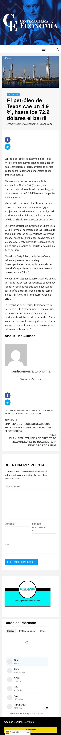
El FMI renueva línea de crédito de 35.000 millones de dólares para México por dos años (32, 440)
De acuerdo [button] (30, 729)
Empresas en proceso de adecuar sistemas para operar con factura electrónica (29, 425)
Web (7, 544)
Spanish (14, 732)
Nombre (10, 523)
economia (45, 410)
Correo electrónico (39, 527)
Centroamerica (32, 410)
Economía (13, 94)
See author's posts (30, 379)
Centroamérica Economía (24, 124)
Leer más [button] (29, 722)
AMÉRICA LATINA (17, 410)
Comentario (12, 486)
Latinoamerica (22, 413)
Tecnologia (35, 413)
